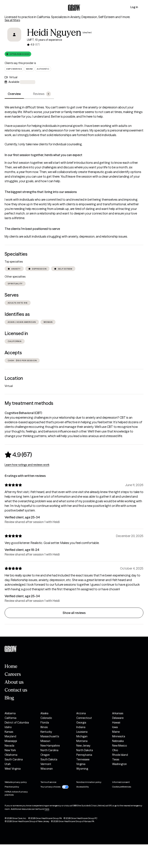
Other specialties (15, 276)
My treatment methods (29, 403)
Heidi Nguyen (54, 32)
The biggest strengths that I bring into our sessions (41, 192)
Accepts (13, 352)
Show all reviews (74, 613)
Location (14, 378)
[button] (18, 54)
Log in (134, 7)
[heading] (18, 454)
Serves (11, 295)
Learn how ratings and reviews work (27, 465)
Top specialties (14, 261)
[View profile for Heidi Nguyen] (14, 37)
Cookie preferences (121, 786)
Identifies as (17, 314)
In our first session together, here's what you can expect (43, 155)
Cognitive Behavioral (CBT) (23, 413)
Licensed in (16, 333)
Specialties (16, 254)
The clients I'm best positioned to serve (32, 229)
